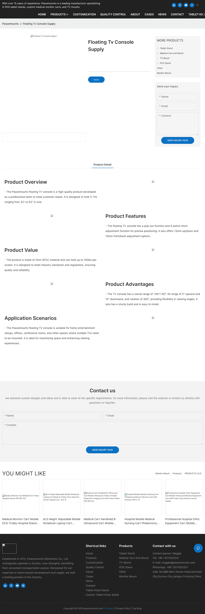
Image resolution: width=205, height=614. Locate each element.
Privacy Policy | (123, 608)
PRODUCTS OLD (193, 473)
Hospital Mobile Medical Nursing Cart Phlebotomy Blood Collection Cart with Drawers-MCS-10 (141, 521)
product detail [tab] (102, 164)
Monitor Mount (162, 473)
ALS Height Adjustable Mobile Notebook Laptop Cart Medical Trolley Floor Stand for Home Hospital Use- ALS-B (61, 521)
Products (177, 473)
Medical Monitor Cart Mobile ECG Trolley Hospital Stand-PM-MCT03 (20, 521)
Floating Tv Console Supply (39, 23)
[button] (204, 14)
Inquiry (96, 79)
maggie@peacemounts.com (178, 562)
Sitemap (109, 608)
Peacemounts (10, 23)
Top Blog (137, 608)
